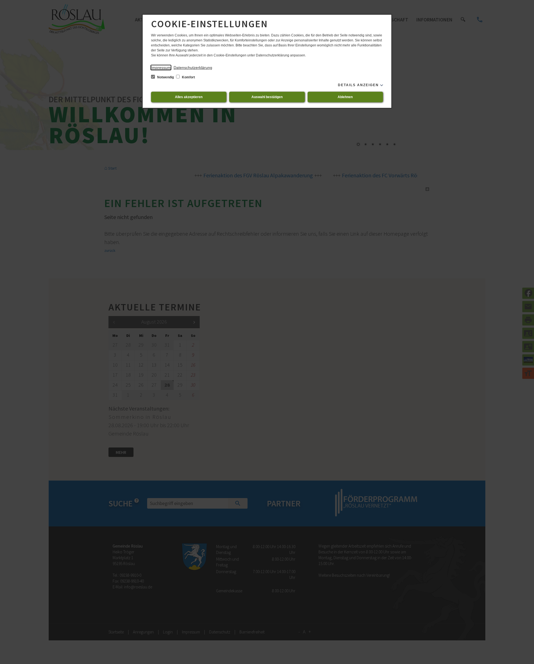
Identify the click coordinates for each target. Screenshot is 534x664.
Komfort (188, 77)
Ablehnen (345, 97)
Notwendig (165, 77)
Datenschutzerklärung (193, 67)
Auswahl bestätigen (267, 97)
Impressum (161, 67)
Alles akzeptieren (188, 97)
